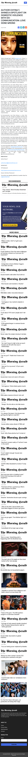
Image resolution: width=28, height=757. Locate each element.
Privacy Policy (4, 727)
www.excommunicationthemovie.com (16, 149)
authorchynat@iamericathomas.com (9, 163)
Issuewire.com (18, 58)
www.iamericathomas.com (17, 147)
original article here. (5, 176)
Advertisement (4, 729)
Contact (3, 731)
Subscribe (14, 744)
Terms (2, 725)
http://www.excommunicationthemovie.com (11, 170)
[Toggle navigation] (25, 3)
